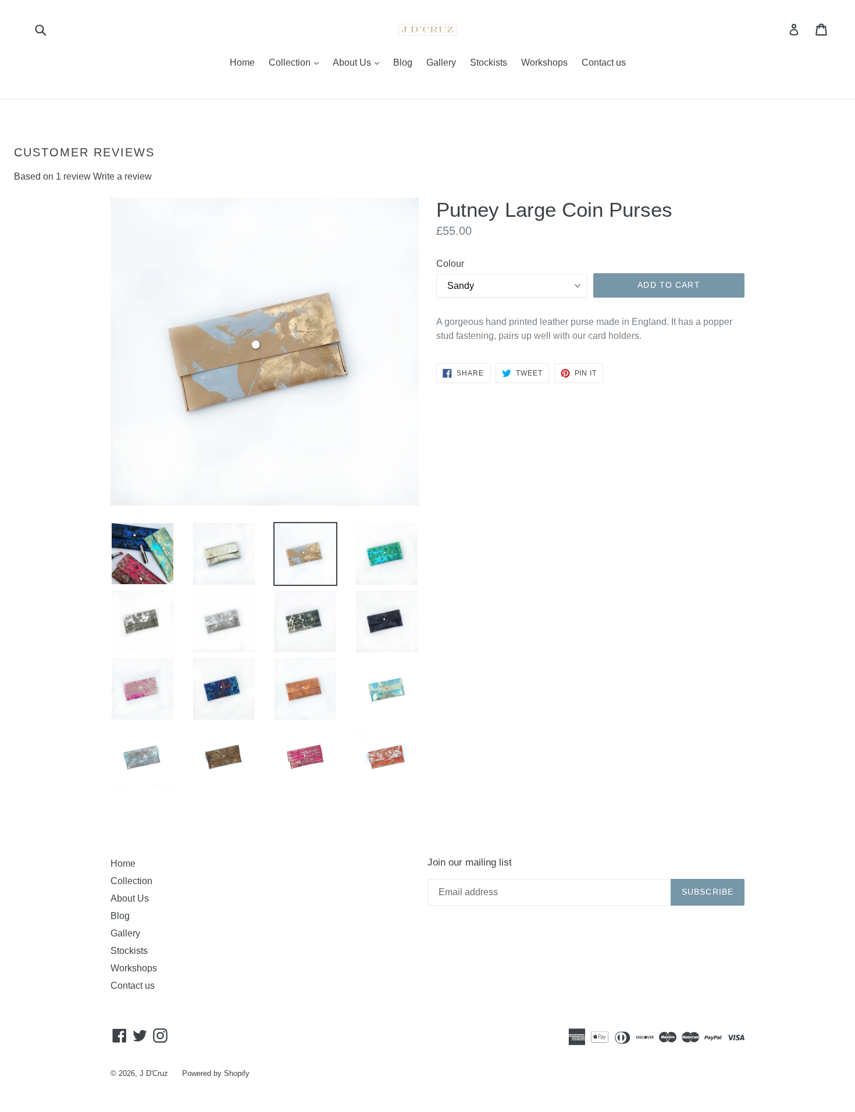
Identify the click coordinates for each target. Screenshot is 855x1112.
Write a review (122, 176)
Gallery (441, 62)
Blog (402, 62)
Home (242, 62)
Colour (450, 264)
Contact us (604, 62)
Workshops (544, 62)
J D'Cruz (154, 1073)
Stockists (488, 62)
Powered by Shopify (216, 1073)
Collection (297, 62)
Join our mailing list (470, 862)
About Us (359, 62)
